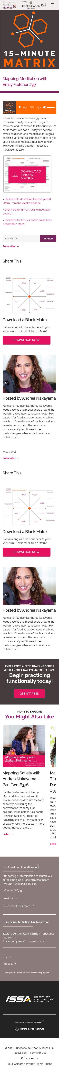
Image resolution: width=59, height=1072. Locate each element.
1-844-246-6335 (12, 890)
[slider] (51, 107)
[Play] (20, 107)
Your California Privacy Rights (25, 1063)
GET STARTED (29, 693)
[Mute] (44, 107)
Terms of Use (38, 1052)
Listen (6, 834)
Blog (5, 957)
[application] (29, 107)
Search (48, 238)
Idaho (48, 1063)
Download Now (26, 340)
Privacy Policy (29, 1058)
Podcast (8, 963)
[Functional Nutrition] (29, 1022)
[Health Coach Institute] (29, 1029)
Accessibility (20, 1052)
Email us (8, 898)
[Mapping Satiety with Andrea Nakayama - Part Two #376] (24, 746)
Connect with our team (17, 906)
